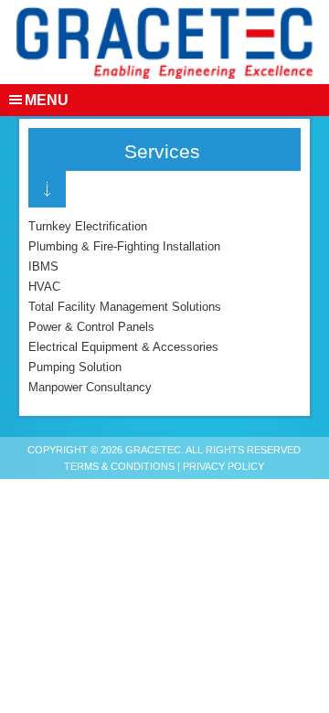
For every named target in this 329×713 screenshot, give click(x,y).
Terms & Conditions (119, 466)
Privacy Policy (223, 466)
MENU (47, 100)
